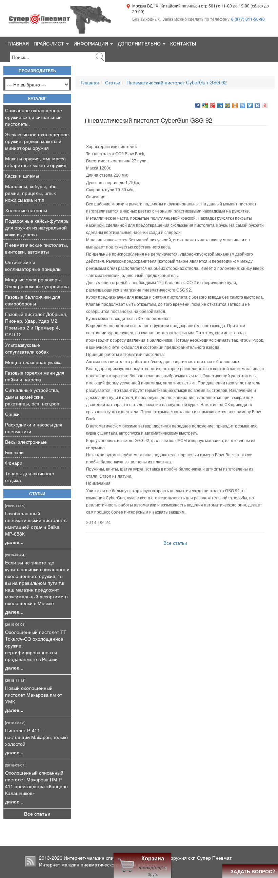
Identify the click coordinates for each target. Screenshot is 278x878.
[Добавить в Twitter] (250, 105)
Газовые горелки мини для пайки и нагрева (34, 376)
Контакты (183, 43)
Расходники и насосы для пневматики (33, 428)
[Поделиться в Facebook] (197, 105)
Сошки (12, 414)
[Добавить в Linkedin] (220, 105)
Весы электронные (26, 441)
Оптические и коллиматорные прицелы (33, 265)
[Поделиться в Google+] (212, 105)
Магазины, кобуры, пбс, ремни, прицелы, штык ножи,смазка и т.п (31, 193)
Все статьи (37, 813)
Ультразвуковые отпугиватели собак (26, 348)
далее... (14, 542)
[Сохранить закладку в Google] (205, 105)
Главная (18, 43)
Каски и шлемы (22, 175)
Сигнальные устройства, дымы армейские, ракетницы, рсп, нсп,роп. (33, 396)
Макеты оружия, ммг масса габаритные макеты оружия (35, 161)
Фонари (13, 462)
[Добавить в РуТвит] (242, 105)
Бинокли (14, 452)
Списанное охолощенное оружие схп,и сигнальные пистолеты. (33, 117)
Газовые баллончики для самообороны (32, 300)
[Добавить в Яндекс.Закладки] (264, 105)
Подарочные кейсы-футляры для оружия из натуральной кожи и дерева (37, 227)
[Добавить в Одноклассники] (235, 105)
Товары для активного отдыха (29, 476)
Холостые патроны (26, 210)
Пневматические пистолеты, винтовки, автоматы (36, 248)
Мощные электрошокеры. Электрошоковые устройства (37, 283)
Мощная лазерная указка (33, 362)
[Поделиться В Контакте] (257, 105)
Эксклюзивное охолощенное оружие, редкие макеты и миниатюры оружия (37, 141)
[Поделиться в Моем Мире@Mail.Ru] (227, 105)
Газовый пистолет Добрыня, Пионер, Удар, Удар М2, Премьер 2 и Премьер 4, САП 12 (36, 324)
